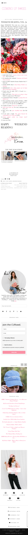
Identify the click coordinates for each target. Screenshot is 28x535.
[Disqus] (14, 210)
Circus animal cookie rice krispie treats (15, 117)
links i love (5, 181)
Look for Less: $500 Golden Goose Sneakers (14, 419)
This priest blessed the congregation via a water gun (15, 114)
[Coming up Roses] (14, 9)
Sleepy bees (15, 105)
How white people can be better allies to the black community (15, 88)
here (15, 301)
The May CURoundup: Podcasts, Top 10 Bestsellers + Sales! (20, 185)
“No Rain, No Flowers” (14, 406)
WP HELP (20, 533)
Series (17, 531)
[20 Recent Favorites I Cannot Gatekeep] (7, 155)
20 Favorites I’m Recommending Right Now (13, 174)
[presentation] (22, 364)
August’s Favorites (20, 160)
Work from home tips (8, 107)
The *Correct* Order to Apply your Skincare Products (14, 427)
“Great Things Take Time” (14, 431)
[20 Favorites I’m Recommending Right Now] (14, 167)
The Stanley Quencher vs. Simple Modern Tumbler (14, 422)
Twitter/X (15, 507)
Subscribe (14, 352)
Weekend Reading (18, 19)
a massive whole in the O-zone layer (15, 75)
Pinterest (14, 518)
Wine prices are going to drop (19, 94)
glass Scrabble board (17, 110)
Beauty (12, 531)
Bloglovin (14, 526)
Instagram (14, 511)
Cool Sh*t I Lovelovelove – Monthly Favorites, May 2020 (7, 186)
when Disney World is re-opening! (15, 85)
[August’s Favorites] (20, 155)
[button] (5, 2)
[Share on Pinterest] (9, 179)
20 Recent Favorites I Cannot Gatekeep (7, 161)
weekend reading (17, 181)
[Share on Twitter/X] (7, 179)
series (10, 181)
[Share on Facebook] (5, 179)
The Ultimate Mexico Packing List (14, 434)
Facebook (15, 515)
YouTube (14, 522)
